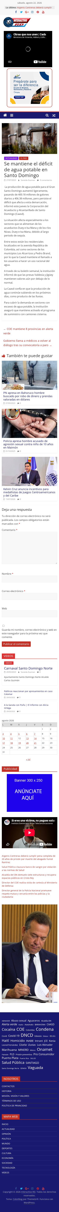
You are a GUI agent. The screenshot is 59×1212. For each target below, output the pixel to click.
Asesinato (29, 1024)
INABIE (30, 1041)
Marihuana (9, 1050)
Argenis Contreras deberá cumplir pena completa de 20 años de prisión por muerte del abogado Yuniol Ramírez (28, 859)
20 (27, 742)
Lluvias (32, 1044)
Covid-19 (13, 1036)
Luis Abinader (45, 1044)
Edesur (45, 1036)
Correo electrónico (13, 591)
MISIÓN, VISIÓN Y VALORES (15, 1095)
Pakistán (5, 1055)
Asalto (20, 1025)
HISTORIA (6, 1091)
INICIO (5, 1124)
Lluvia (23, 1044)
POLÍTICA (6, 1138)
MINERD (23, 1050)
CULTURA (6, 1153)
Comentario (9, 530)
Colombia (30, 1030)
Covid (4, 1036)
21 (35, 742)
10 (3, 738)
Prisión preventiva (24, 1054)
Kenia (52, 1041)
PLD (12, 1054)
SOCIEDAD (7, 1162)
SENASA (23, 1068)
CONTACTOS (8, 1086)
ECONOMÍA (7, 1158)
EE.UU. (53, 1036)
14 (35, 738)
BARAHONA (40, 1024)
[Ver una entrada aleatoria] (54, 115)
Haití (5, 1040)
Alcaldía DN (46, 1020)
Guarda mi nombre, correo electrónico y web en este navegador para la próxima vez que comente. (29, 633)
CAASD (50, 1024)
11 (11, 738)
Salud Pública (13, 1062)
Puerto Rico (24, 1058)
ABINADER (6, 1021)
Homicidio (17, 1040)
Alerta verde (9, 1024)
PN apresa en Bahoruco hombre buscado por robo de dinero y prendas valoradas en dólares (27, 396)
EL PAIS (24, 158)
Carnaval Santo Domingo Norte (28, 668)
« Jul (28, 759)
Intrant (39, 1041)
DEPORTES (7, 1148)
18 (11, 742)
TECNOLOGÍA (8, 1167)
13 (27, 738)
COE (20, 1029)
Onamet (44, 1049)
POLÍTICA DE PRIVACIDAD (14, 1105)
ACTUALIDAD (11, 158)
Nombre (7, 573)
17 (3, 742)
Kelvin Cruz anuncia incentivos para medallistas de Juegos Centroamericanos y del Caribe (29, 492)
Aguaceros (34, 1020)
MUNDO (6, 1143)
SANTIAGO (32, 1063)
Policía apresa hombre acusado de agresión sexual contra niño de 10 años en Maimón (28, 444)
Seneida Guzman (28, 180)
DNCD (27, 1035)
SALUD (33, 1058)
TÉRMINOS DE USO (11, 1100)
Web (4, 608)
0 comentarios (45, 180)
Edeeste (38, 1036)
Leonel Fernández (10, 1045)
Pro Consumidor (43, 1054)
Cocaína (8, 1029)
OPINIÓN (6, 1133)
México (33, 1050)
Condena (45, 1029)
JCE (46, 1041)
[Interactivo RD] (5, 115)
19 (19, 742)
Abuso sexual (18, 1020)
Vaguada (35, 1067)
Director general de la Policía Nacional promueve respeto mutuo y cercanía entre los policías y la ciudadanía (26, 893)
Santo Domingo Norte (10, 1068)
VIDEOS (9, 663)
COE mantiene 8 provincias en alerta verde (28, 331)
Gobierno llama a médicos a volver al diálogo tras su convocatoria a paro (27, 343)
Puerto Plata (10, 1058)
